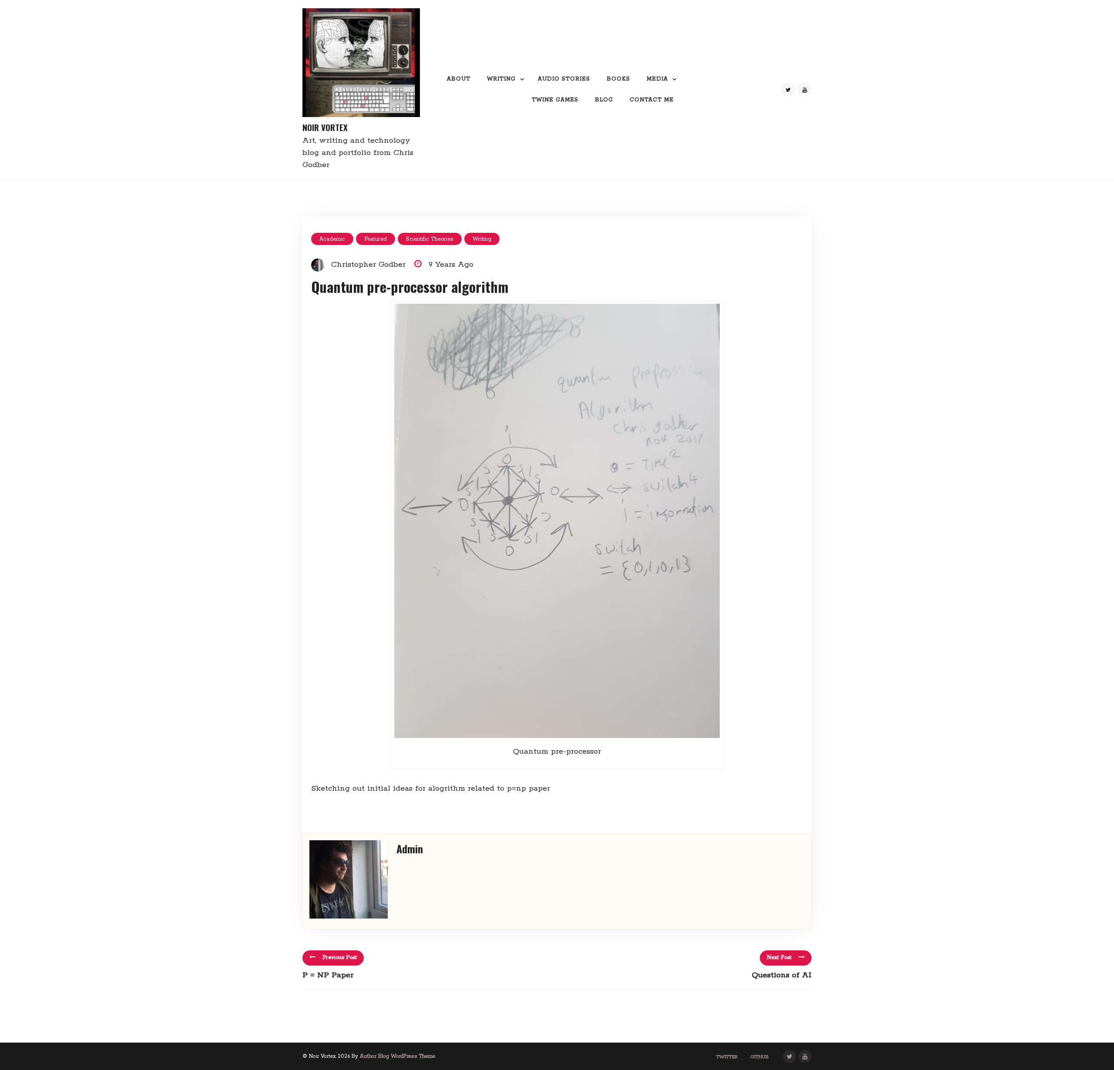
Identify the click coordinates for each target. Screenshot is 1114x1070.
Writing (501, 79)
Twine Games (555, 100)
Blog (604, 100)
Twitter (727, 1057)
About (458, 79)
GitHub (760, 1057)
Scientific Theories (429, 239)
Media (657, 79)
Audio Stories (564, 79)
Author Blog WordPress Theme (397, 1056)
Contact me (652, 100)
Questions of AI (782, 975)
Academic (332, 239)
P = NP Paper (327, 975)
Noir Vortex (325, 127)
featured (375, 239)
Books (618, 79)
